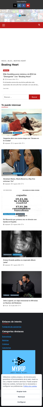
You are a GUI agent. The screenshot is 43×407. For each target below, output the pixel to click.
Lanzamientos (17, 133)
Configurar (21, 402)
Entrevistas (6, 336)
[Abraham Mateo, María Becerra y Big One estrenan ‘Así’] (21, 162)
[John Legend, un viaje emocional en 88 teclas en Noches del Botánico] (21, 284)
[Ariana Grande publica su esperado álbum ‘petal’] (21, 243)
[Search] (39, 25)
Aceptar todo (21, 391)
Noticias (6, 70)
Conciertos (6, 348)
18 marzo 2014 (11, 79)
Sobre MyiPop (21, 1)
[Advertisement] (21, 43)
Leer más (5, 88)
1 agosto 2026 (17, 265)
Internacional (7, 133)
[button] (3, 25)
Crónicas (6, 295)
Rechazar (21, 397)
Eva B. (6, 305)
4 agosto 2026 (17, 224)
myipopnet (7, 143)
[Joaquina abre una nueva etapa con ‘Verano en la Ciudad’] (21, 122)
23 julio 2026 (14, 305)
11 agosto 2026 (17, 143)
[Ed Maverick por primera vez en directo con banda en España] (21, 203)
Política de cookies (30, 386)
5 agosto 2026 (17, 184)
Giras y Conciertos (9, 214)
